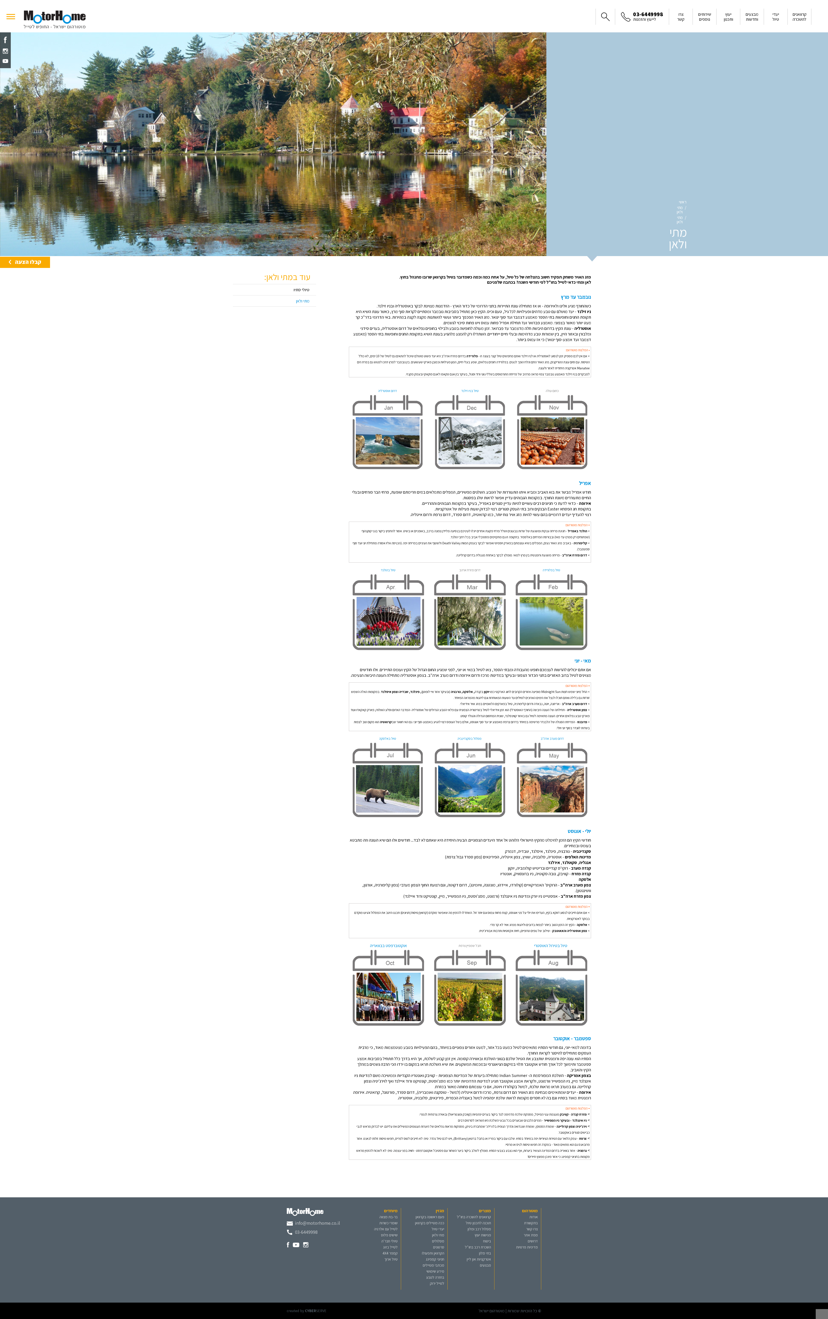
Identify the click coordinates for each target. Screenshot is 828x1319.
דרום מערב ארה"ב (552, 738)
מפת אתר (531, 1234)
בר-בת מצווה (389, 1216)
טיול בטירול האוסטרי (551, 945)
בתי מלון (485, 1253)
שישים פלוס (389, 1234)
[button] (11, 16)
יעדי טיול (438, 1228)
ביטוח (487, 1241)
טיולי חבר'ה (389, 1241)
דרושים (533, 1241)
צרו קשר (532, 1228)
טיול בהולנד (388, 570)
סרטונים (438, 1247)
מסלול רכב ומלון (479, 1228)
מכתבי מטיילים (433, 1265)
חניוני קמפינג (435, 1259)
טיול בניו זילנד (470, 391)
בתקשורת (531, 1222)
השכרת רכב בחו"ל (478, 1247)
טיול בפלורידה (551, 570)
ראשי (682, 202)
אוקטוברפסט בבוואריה (388, 945)
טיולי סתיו (301, 290)
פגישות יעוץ (483, 1234)
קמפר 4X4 (390, 1253)
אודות (533, 1216)
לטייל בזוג (390, 1247)
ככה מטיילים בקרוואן (429, 1222)
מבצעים (485, 1265)
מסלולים (438, 1241)
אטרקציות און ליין (479, 1259)
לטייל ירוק (437, 1283)
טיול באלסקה (387, 738)
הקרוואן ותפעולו (433, 1253)
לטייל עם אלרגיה (386, 1228)
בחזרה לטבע (435, 1277)
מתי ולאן (680, 209)
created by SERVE (306, 1310)
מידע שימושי (435, 1271)
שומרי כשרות (388, 1222)
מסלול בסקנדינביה (470, 738)
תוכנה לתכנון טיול (478, 1222)
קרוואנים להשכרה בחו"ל (474, 1216)
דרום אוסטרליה (387, 391)
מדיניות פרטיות (527, 1247)
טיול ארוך (391, 1259)
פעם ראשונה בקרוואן (430, 1216)
